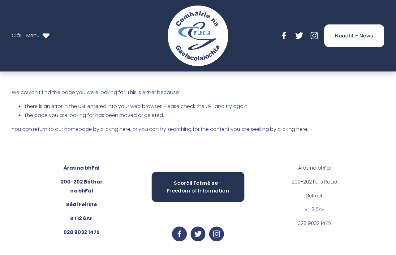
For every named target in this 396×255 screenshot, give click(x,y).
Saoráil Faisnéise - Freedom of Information (198, 186)
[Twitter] (299, 35)
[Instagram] (314, 35)
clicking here (115, 129)
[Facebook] (284, 35)
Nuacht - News (354, 35)
